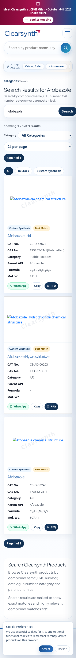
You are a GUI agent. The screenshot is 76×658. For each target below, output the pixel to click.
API (32, 377)
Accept (46, 649)
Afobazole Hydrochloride (28, 356)
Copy (37, 286)
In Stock (23, 171)
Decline (62, 649)
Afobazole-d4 (19, 235)
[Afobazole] (38, 440)
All (8, 171)
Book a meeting (40, 20)
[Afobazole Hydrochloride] (38, 320)
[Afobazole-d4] (38, 199)
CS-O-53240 (38, 485)
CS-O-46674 (38, 244)
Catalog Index (33, 66)
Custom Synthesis (49, 171)
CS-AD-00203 (39, 364)
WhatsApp (20, 286)
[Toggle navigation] (67, 33)
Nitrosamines (56, 66)
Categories (11, 81)
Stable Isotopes (41, 257)
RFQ (53, 286)
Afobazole (37, 263)
